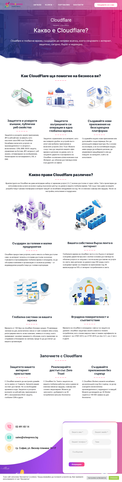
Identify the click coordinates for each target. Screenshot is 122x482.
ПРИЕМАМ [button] (114, 478)
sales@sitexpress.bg (26, 437)
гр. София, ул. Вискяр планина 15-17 (35, 448)
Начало (37, 5)
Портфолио (64, 5)
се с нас (105, 5)
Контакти (78, 5)
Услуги (48, 5)
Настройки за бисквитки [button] (97, 478)
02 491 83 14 (22, 426)
